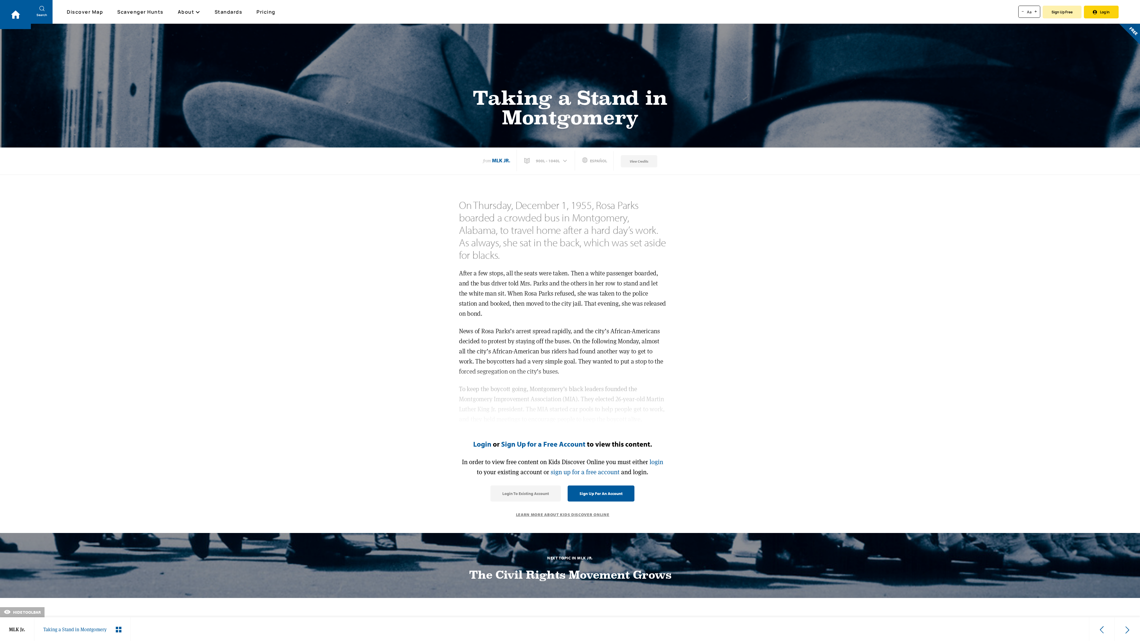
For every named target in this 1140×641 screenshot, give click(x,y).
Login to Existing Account (525, 493)
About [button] (186, 12)
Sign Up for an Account (601, 493)
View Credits (639, 161)
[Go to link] (15, 14)
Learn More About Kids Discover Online (562, 514)
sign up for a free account (585, 472)
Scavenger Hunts (140, 12)
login (656, 462)
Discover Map (85, 12)
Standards (229, 12)
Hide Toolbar (26, 612)
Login (482, 444)
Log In (1105, 12)
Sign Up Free (1062, 12)
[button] (546, 161)
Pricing (266, 12)
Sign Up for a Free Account (543, 444)
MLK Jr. (501, 160)
